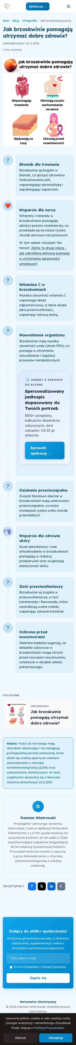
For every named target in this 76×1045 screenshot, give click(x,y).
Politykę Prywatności (53, 966)
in (51, 886)
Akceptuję (56, 1038)
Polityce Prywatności (49, 1028)
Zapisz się (38, 978)
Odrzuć (20, 1038)
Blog (16, 21)
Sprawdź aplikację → (40, 450)
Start (6, 21)
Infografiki (29, 21)
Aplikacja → (38, 6)
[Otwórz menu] (68, 6)
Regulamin (33, 966)
